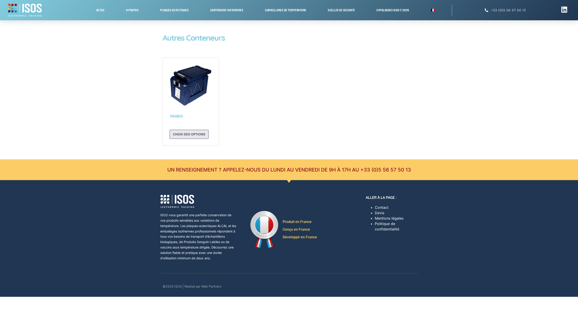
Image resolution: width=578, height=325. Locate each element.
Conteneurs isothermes (227, 10)
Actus (100, 10)
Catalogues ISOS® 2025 (393, 10)
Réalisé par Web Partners (202, 286)
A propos (132, 10)
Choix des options (189, 134)
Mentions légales (389, 218)
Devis (379, 213)
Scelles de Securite (341, 10)
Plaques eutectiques (174, 10)
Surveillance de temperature (285, 10)
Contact (382, 207)
